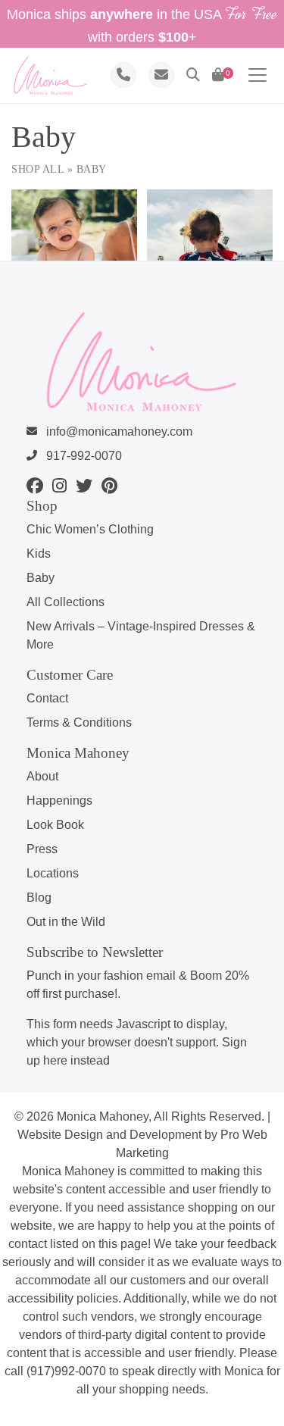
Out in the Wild (66, 921)
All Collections (66, 602)
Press (42, 849)
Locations (53, 873)
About (42, 776)
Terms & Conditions (79, 722)
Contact (47, 698)
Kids (39, 553)
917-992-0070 (82, 455)
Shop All (37, 169)
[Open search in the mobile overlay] (128, 103)
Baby (41, 577)
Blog (39, 897)
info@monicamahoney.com (117, 431)
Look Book (55, 824)
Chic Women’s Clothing (90, 529)
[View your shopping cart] (218, 75)
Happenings (59, 800)
